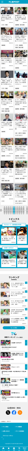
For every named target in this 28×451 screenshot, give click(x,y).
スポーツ (3, 68)
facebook (14, 412)
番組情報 (17, 24)
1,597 (27, 210)
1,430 (21, 210)
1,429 (19, 210)
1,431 (23, 210)
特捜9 (6, 24)
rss (20, 412)
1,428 (17, 210)
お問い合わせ (6, 431)
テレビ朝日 (5, 426)
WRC (16, 133)
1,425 (12, 210)
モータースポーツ (18, 135)
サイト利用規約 (20, 431)
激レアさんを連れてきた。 (20, 158)
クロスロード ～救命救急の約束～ (13, 224)
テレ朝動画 (19, 426)
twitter (8, 412)
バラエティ (8, 155)
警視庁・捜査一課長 (19, 47)
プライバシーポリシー (8, 437)
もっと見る (14, 328)
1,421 (4, 210)
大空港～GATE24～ (9, 248)
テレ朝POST (14, 2)
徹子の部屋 (22, 24)
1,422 (6, 210)
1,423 (8, 210)
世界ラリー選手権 (22, 133)
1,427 (16, 210)
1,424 (10, 210)
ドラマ (3, 24)
